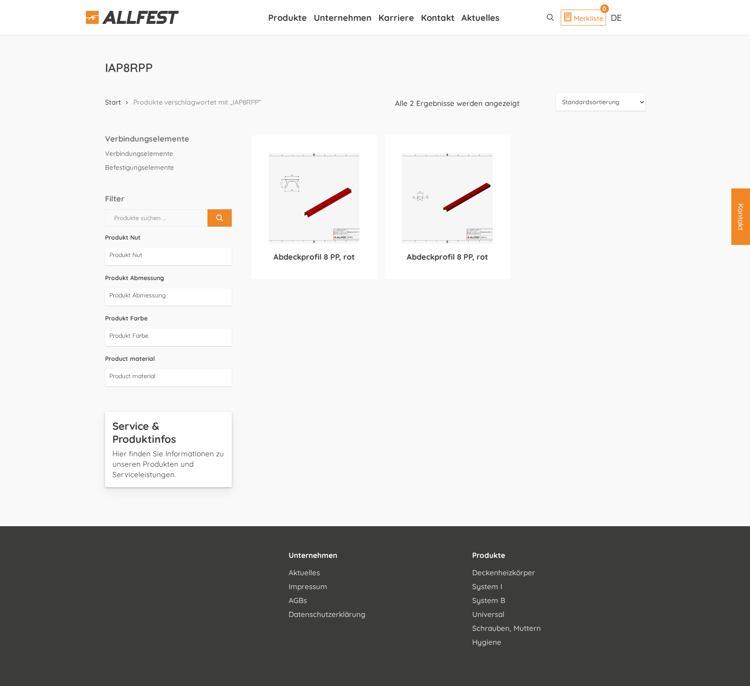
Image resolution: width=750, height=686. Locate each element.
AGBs (298, 600)
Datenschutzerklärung (327, 614)
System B (488, 600)
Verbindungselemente (139, 153)
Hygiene (486, 641)
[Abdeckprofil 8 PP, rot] (314, 198)
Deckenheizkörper (503, 572)
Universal (488, 614)
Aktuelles (304, 572)
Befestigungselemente (139, 167)
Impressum (308, 586)
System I (487, 586)
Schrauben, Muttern (506, 628)
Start (113, 102)
